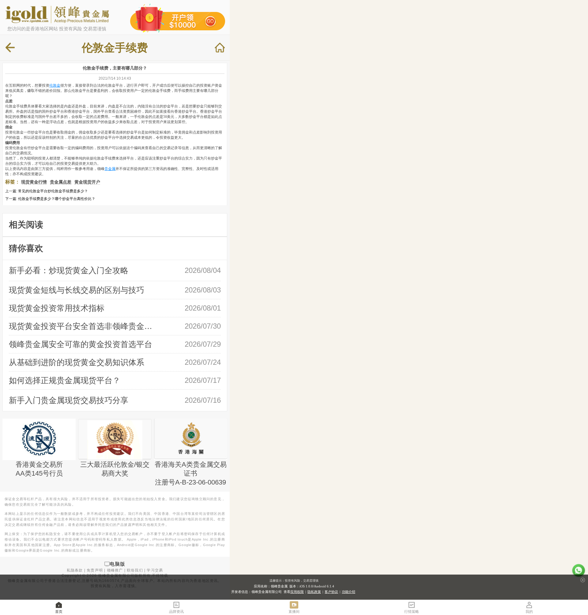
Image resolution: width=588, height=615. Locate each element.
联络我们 (135, 570)
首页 (58, 611)
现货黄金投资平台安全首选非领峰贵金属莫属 (83, 326)
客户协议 (331, 592)
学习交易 (155, 570)
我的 (529, 611)
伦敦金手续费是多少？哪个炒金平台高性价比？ (56, 199)
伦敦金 (54, 85)
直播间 (294, 611)
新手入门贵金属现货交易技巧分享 (68, 400)
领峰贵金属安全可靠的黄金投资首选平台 (80, 344)
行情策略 (411, 611)
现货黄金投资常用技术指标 (56, 308)
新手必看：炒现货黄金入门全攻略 (68, 270)
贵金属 (109, 169)
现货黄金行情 (34, 181)
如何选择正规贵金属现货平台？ (64, 380)
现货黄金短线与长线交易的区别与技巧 (76, 290)
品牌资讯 (176, 611)
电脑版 (118, 563)
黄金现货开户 (87, 181)
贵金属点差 (60, 181)
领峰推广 (115, 570)
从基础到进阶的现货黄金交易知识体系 (76, 362)
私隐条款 (75, 570)
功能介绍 (348, 592)
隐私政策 (314, 592)
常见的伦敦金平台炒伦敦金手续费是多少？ (53, 191)
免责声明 (95, 570)
